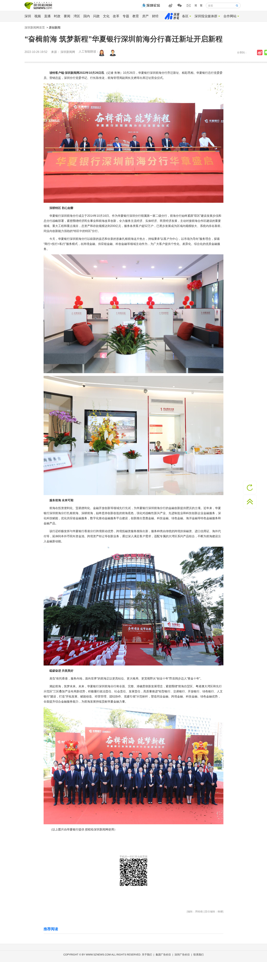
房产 (145, 16)
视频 (37, 16)
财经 (155, 16)
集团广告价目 (163, 954)
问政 (96, 16)
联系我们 (198, 954)
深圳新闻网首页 (35, 27)
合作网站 (229, 16)
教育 (135, 16)
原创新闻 (54, 27)
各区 (185, 16)
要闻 (67, 16)
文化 (106, 16)
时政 (57, 16)
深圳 (28, 16)
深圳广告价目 (182, 954)
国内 (86, 16)
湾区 (77, 16)
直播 (47, 16)
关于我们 (147, 954)
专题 (126, 16)
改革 (116, 16)
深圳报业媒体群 (206, 16)
